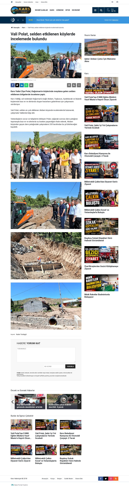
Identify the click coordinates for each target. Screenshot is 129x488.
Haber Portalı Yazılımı (21, 485)
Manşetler (18, 2)
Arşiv (36, 2)
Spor (67, 10)
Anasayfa (16, 27)
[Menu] (95, 10)
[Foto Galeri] (117, 2)
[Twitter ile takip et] (105, 479)
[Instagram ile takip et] (110, 479)
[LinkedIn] (22, 85)
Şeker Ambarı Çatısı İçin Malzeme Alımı (50, 20)
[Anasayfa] (12, 2)
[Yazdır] (31, 85)
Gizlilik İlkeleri (68, 479)
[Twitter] (17, 85)
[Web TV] (112, 2)
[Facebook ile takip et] (100, 479)
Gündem (59, 10)
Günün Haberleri (28, 2)
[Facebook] (13, 85)
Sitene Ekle (44, 2)
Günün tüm (111, 20)
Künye (53, 479)
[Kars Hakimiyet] (21, 10)
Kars (52, 10)
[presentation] (17, 20)
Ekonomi (76, 10)
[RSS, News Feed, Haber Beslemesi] (115, 479)
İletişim (59, 479)
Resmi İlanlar (41, 10)
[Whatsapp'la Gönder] (26, 85)
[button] (69, 85)
